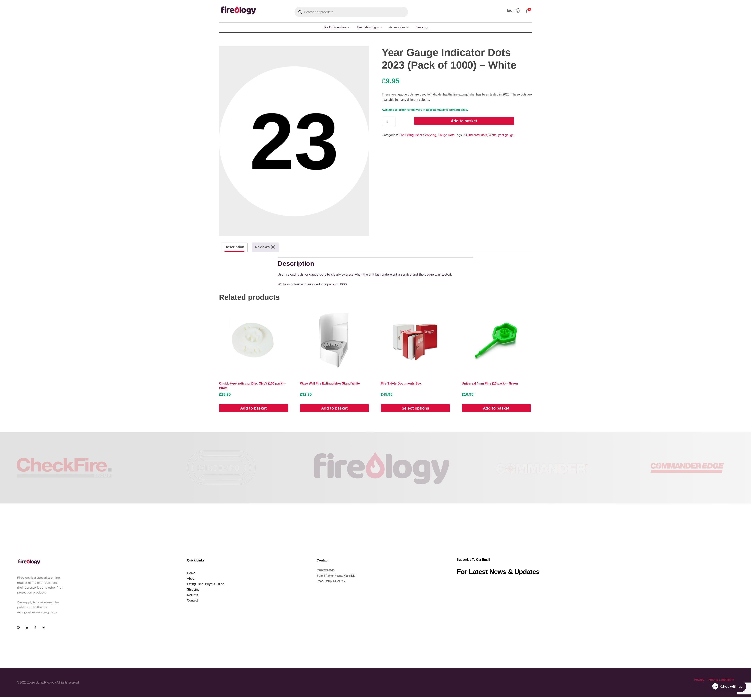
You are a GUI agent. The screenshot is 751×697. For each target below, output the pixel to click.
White (493, 135)
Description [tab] (234, 247)
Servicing (422, 27)
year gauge (506, 135)
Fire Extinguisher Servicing (417, 135)
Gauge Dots (446, 135)
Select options (415, 408)
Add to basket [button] (253, 408)
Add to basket (464, 121)
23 (465, 135)
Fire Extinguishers (335, 27)
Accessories (397, 27)
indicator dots (477, 135)
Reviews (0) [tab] (265, 247)
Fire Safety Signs (368, 27)
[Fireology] (238, 10)
